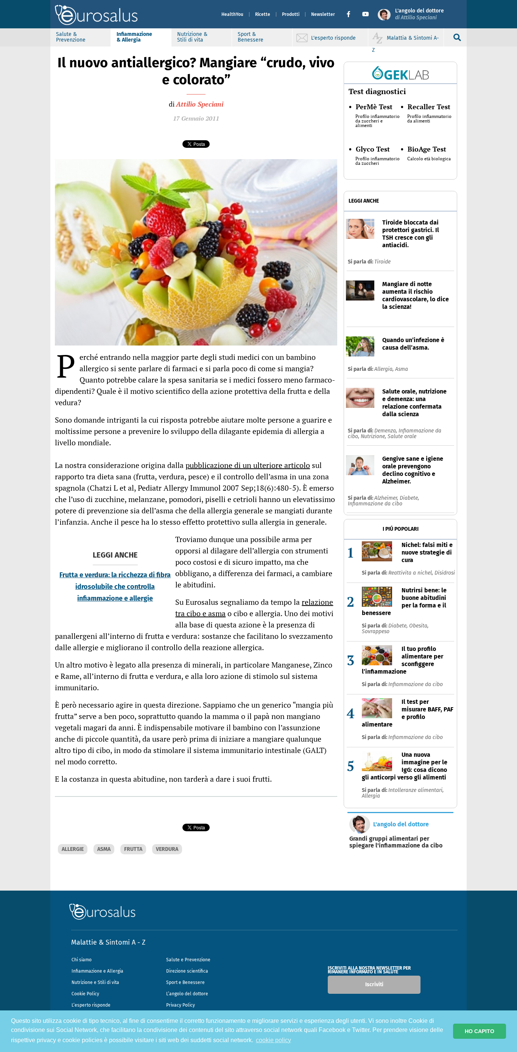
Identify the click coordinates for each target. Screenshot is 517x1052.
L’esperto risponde (91, 1005)
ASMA (104, 849)
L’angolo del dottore (187, 993)
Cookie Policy (85, 993)
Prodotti (290, 14)
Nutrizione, (374, 436)
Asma (401, 369)
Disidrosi (444, 573)
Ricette (262, 14)
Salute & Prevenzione (71, 37)
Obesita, (418, 626)
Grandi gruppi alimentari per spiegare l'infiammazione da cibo (395, 842)
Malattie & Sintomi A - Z (108, 942)
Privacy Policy (180, 1005)
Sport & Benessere (250, 37)
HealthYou (232, 14)
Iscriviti (374, 984)
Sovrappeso (375, 631)
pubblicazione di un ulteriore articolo (247, 465)
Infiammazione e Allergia (97, 971)
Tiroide (382, 262)
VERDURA (167, 849)
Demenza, (386, 431)
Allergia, (384, 369)
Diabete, (409, 498)
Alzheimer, (387, 498)
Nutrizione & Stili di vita (192, 37)
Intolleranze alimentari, (416, 790)
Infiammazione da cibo (375, 503)
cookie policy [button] (273, 1040)
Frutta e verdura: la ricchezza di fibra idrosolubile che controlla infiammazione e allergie (115, 587)
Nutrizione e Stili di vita (95, 982)
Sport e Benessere (185, 982)
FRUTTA (133, 849)
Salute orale (402, 436)
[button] (351, 14)
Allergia (371, 796)
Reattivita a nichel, (411, 573)
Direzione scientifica (187, 971)
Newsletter (323, 14)
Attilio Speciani (199, 103)
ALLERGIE (73, 849)
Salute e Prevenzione (188, 959)
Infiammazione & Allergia (134, 37)
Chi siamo (82, 959)
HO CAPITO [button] (479, 1031)
